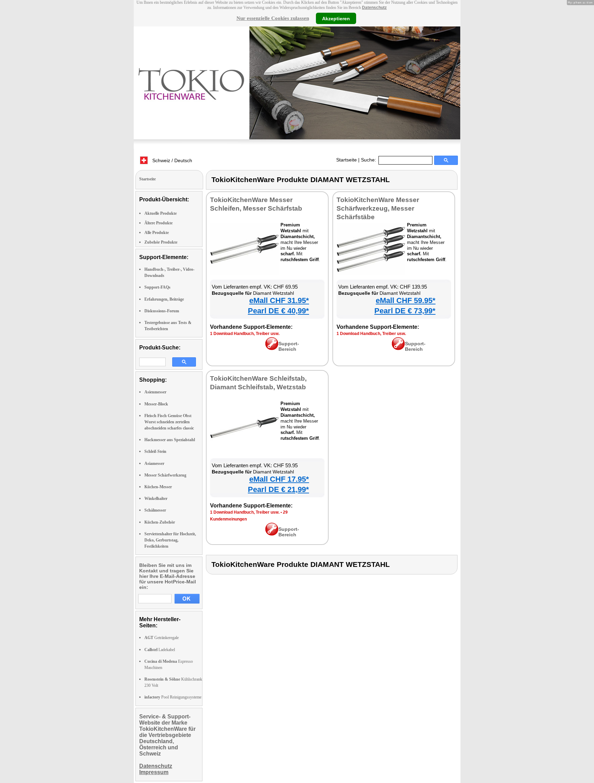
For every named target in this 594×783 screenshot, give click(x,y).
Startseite (346, 160)
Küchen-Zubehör (159, 522)
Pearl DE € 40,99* (278, 310)
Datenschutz (374, 7)
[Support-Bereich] (271, 348)
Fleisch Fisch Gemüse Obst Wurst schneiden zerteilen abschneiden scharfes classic (169, 421)
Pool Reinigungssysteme (172, 697)
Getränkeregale (161, 637)
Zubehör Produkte (160, 242)
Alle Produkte (156, 232)
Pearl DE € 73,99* (405, 310)
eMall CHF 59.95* (406, 300)
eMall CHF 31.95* (279, 300)
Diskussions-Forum (161, 311)
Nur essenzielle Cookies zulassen (272, 18)
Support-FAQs (157, 287)
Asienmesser (155, 392)
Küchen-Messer (158, 486)
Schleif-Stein (155, 451)
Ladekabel (159, 649)
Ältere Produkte (158, 223)
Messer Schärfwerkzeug (165, 475)
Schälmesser (155, 510)
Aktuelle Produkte (160, 213)
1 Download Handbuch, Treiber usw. (244, 333)
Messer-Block (156, 404)
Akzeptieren (336, 18)
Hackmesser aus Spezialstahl (169, 439)
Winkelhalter (155, 498)
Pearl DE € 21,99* (278, 489)
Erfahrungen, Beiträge (164, 299)
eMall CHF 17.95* (279, 479)
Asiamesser (154, 463)
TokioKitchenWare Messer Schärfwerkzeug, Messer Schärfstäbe (378, 208)
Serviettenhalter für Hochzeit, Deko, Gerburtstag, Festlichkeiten (170, 540)
